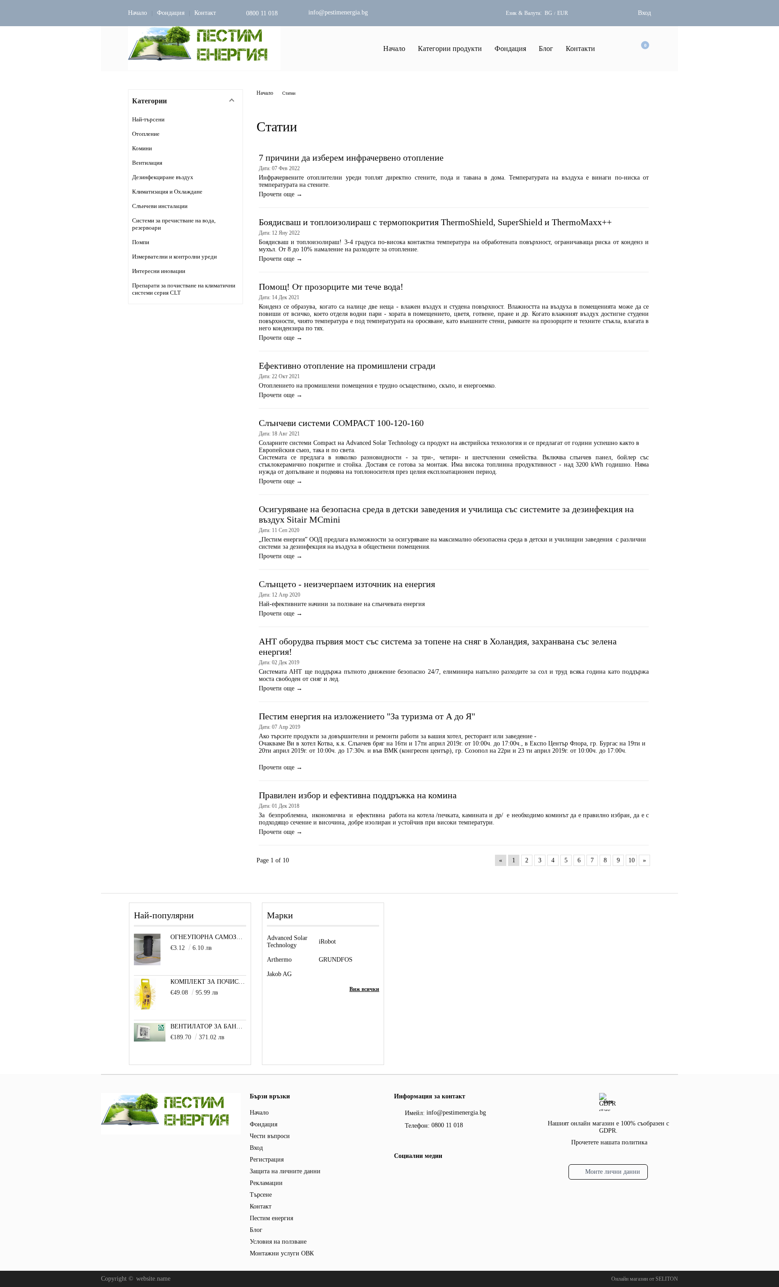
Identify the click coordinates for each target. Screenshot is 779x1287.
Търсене (261, 1194)
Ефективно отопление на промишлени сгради (347, 365)
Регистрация (267, 1159)
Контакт (205, 12)
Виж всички (364, 989)
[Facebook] (399, 1175)
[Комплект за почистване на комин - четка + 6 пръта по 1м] (145, 1008)
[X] (414, 1174)
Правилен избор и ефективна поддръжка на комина (358, 795)
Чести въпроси (270, 1136)
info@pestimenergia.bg (338, 12)
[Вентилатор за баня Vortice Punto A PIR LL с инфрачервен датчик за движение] (149, 1039)
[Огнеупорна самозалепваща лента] (147, 963)
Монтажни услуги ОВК (282, 1253)
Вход (644, 12)
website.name (153, 1278)
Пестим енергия (271, 1218)
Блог (546, 48)
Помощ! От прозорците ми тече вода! (331, 287)
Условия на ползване (278, 1241)
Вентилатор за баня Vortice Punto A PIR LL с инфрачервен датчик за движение (208, 1026)
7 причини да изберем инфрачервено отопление (351, 157)
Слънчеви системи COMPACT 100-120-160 (341, 423)
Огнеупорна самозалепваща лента (208, 937)
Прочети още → (280, 194)
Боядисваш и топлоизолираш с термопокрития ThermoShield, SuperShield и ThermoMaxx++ (435, 222)
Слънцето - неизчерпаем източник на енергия (347, 584)
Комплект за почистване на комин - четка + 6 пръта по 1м (208, 981)
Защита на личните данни (285, 1171)
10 (631, 860)
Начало (137, 12)
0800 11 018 (262, 13)
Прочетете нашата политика (609, 1142)
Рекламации (266, 1183)
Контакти (580, 48)
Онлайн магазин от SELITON (644, 1279)
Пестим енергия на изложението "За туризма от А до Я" (367, 716)
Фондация (170, 12)
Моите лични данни (612, 1171)
